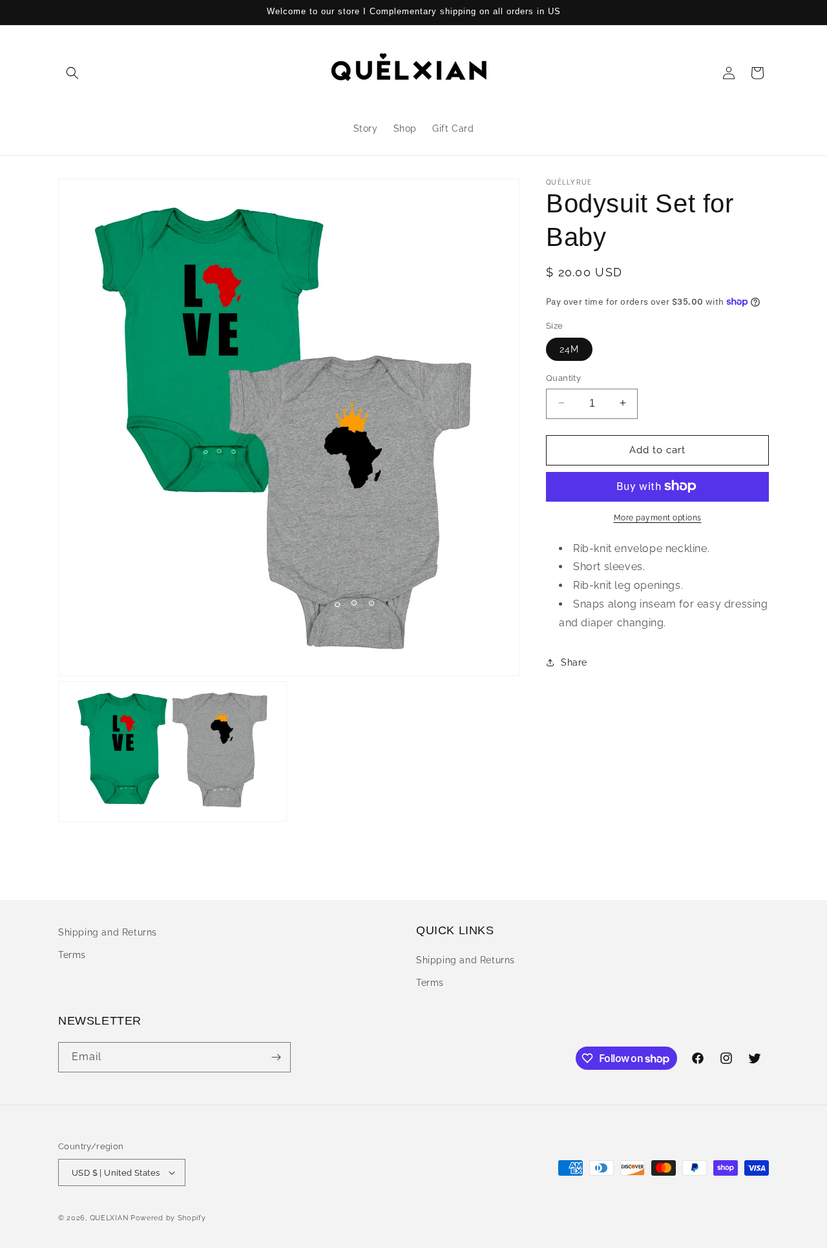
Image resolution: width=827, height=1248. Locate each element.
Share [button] (574, 662)
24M (569, 348)
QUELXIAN (109, 1218)
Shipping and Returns (107, 932)
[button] (72, 73)
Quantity (563, 377)
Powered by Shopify (168, 1218)
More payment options (658, 517)
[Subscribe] (276, 1057)
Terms (72, 955)
